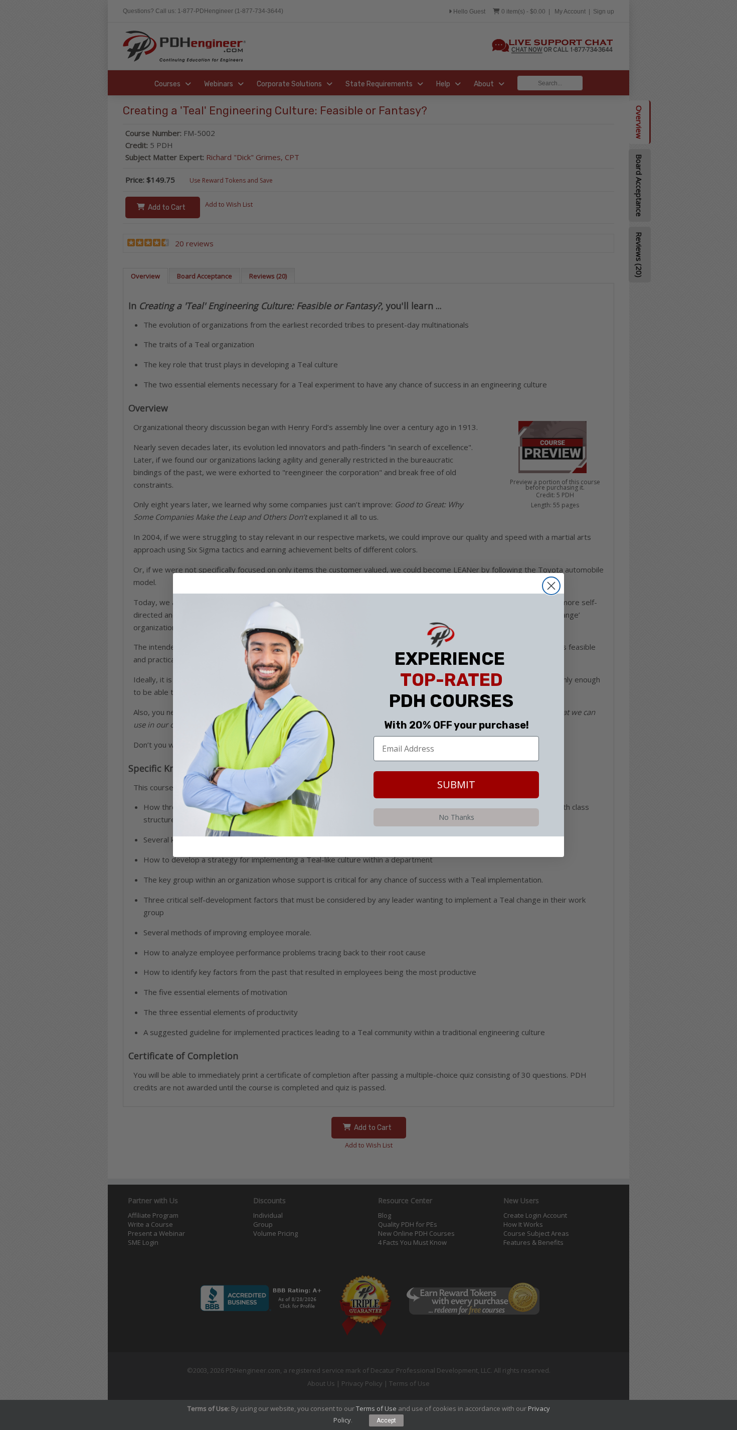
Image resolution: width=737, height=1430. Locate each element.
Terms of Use (376, 1408)
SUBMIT (456, 784)
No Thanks (456, 817)
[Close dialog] (551, 586)
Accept (386, 1420)
